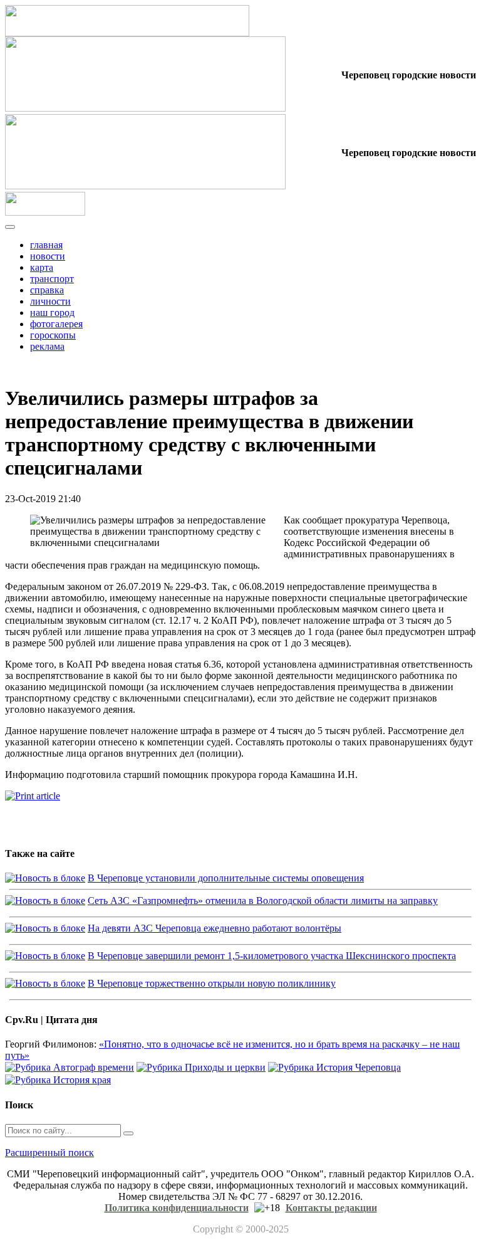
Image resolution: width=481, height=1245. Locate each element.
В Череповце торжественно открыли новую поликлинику (212, 983)
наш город (52, 312)
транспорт (52, 278)
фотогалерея (56, 323)
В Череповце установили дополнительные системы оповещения (226, 878)
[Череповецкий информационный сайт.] (45, 212)
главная (46, 244)
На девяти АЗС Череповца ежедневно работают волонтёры (214, 928)
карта (41, 267)
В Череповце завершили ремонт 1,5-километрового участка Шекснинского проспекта (272, 955)
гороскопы (53, 335)
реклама (47, 346)
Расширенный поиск (49, 1152)
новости (47, 256)
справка (47, 290)
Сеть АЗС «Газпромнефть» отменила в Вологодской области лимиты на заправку (263, 900)
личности (50, 301)
